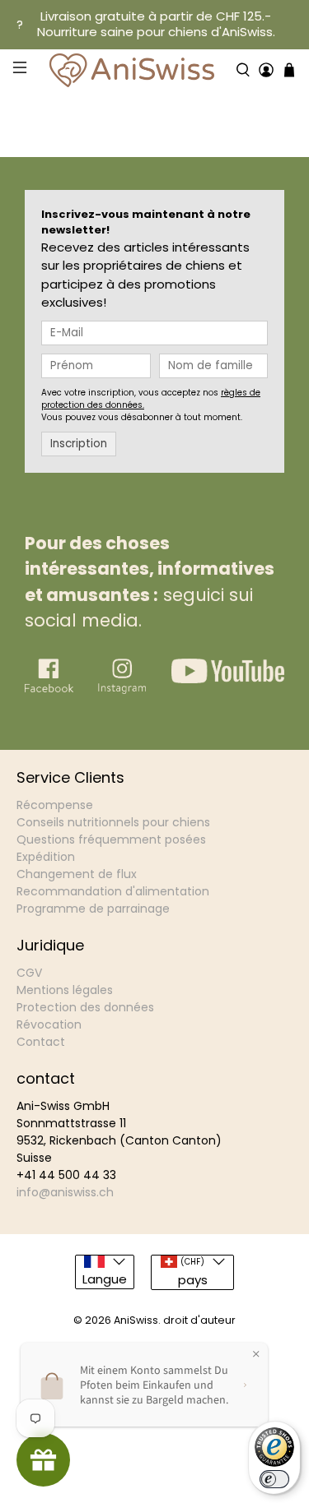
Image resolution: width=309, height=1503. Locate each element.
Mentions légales (64, 990)
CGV (29, 972)
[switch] (274, 1479)
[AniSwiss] (131, 70)
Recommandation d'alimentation (112, 891)
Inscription (78, 443)
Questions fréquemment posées (111, 839)
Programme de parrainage (93, 908)
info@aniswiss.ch (65, 1192)
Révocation (49, 1024)
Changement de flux (76, 874)
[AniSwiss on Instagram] (122, 689)
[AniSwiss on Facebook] (49, 690)
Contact (40, 1042)
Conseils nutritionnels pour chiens (113, 822)
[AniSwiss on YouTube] (227, 678)
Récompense (54, 805)
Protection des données (85, 1007)
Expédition (45, 857)
